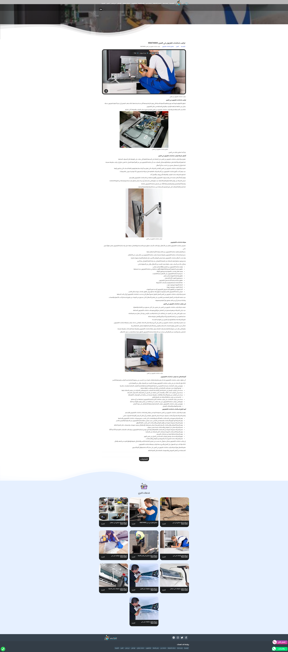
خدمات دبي (149, 3)
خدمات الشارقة (157, 3)
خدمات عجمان (126, 3)
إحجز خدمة (165, 3)
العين (108, 3)
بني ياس (113, 3)
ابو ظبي (119, 3)
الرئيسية (172, 3)
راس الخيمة (141, 3)
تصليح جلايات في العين (175, 152)
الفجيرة (103, 3)
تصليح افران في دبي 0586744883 (148, 522)
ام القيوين (134, 3)
